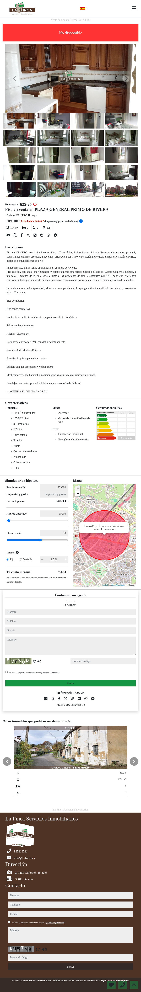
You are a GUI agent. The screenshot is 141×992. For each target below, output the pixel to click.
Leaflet (105, 585)
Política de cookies (85, 980)
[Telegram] (55, 235)
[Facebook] (22, 235)
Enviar (70, 683)
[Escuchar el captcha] (39, 661)
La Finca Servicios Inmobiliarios (36, 980)
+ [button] (78, 488)
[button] (7, 761)
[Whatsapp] (49, 235)
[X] (28, 235)
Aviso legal (100, 980)
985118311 (70, 605)
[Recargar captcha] (34, 661)
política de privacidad (52, 672)
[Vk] (42, 235)
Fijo (12, 559)
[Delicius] (35, 235)
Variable (27, 559)
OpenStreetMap (117, 585)
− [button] (78, 494)
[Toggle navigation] (134, 8)
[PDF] (16, 235)
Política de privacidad (63, 980)
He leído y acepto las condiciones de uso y (35, 672)
